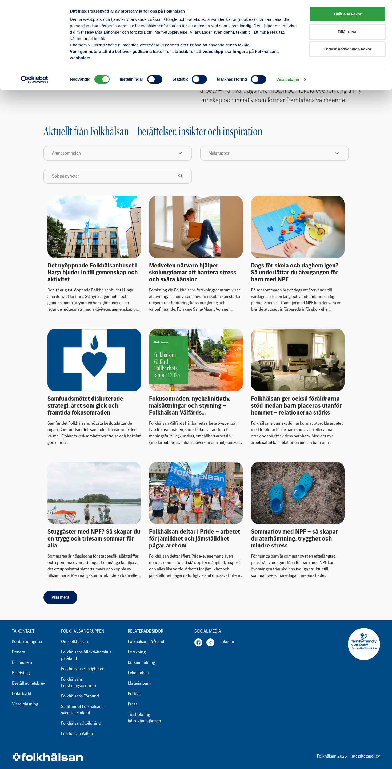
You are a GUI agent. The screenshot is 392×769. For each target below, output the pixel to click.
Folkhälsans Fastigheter (82, 668)
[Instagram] (210, 642)
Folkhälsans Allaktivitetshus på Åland (86, 655)
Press (132, 704)
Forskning (137, 651)
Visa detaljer (287, 79)
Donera (18, 651)
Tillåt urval (347, 31)
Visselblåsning (25, 704)
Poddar (134, 693)
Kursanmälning (141, 662)
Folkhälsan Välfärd (77, 733)
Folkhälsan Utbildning (81, 723)
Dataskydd (21, 693)
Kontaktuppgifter (27, 641)
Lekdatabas (138, 672)
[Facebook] (198, 642)
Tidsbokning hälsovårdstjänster (144, 717)
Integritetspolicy (365, 756)
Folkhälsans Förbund (80, 696)
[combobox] (118, 153)
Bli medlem (22, 662)
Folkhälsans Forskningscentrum (78, 682)
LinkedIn (226, 641)
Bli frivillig (21, 672)
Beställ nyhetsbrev (28, 683)
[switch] (154, 79)
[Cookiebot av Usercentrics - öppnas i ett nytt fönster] (34, 80)
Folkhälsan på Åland (146, 641)
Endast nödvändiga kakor (347, 49)
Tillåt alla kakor (347, 14)
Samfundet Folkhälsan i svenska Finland (82, 709)
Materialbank (139, 683)
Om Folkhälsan (74, 641)
